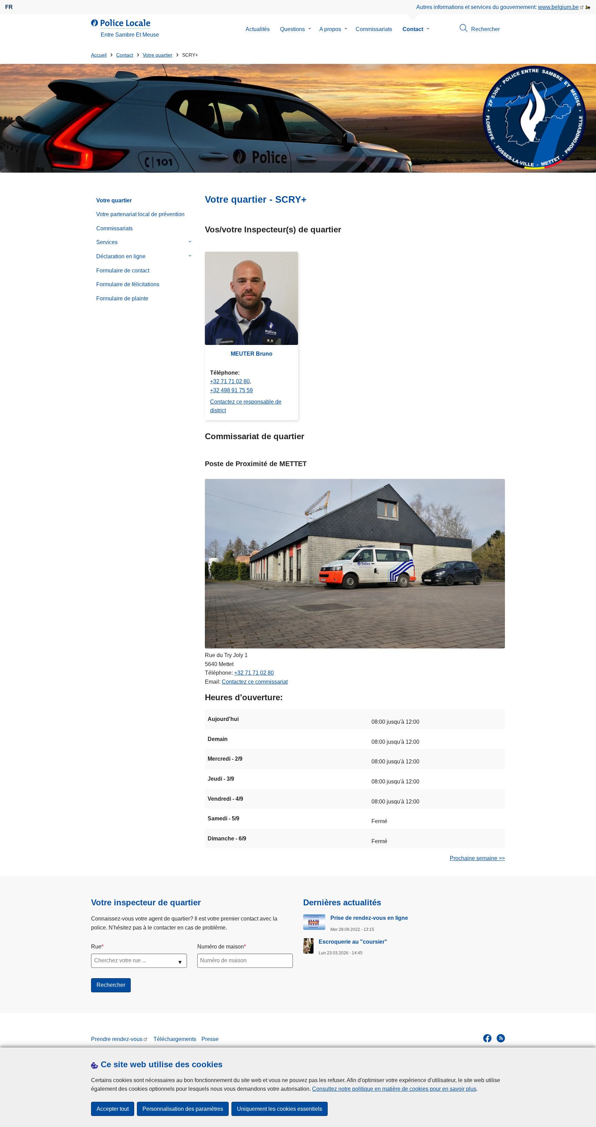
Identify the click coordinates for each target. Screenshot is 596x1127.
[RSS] (501, 1038)
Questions (292, 29)
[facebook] (487, 1038)
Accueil (99, 55)
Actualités (258, 29)
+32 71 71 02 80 (230, 381)
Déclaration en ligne (121, 256)
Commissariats (374, 29)
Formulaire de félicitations (127, 284)
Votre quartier (157, 55)
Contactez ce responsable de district (245, 406)
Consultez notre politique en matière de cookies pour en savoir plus (394, 1089)
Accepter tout (113, 1109)
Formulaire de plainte (122, 298)
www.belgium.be (558, 7)
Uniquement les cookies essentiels (279, 1109)
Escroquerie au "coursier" (353, 942)
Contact (413, 29)
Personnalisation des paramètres (182, 1109)
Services (107, 242)
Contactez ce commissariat (255, 682)
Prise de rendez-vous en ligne (369, 918)
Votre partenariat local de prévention (140, 214)
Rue (96, 947)
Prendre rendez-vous (116, 1039)
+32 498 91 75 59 (231, 390)
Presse (210, 1039)
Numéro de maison (220, 947)
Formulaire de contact (122, 270)
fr (9, 7)
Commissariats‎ (114, 228)
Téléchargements (174, 1039)
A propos (330, 29)
